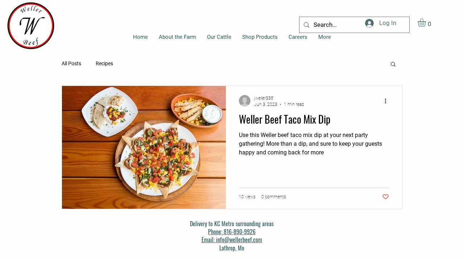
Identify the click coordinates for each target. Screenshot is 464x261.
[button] (427, 22)
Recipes (104, 63)
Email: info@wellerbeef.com (232, 239)
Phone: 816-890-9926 (232, 231)
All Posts (71, 63)
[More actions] (388, 100)
